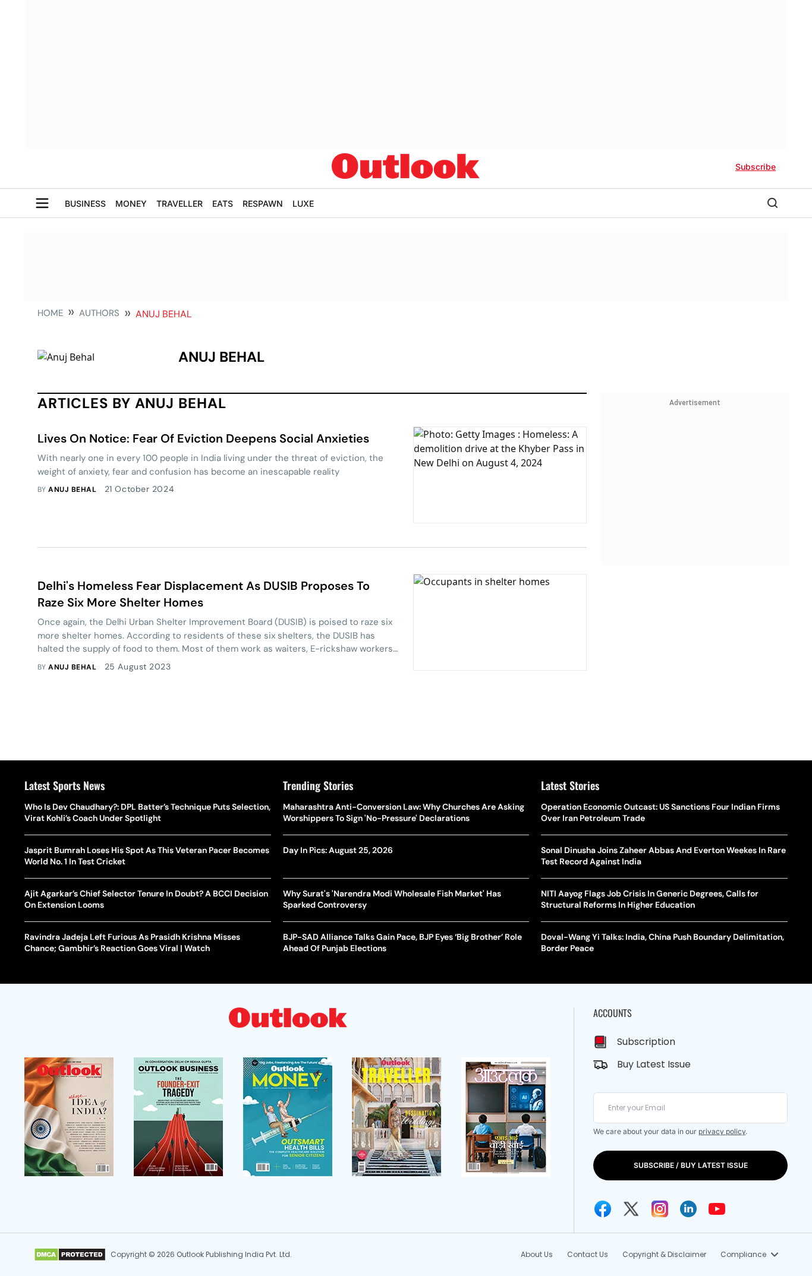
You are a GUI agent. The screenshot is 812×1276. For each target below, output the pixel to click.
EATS (222, 203)
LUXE (303, 203)
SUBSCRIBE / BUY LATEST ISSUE (691, 1165)
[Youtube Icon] (716, 1208)
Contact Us (587, 1254)
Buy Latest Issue (654, 1064)
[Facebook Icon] (602, 1208)
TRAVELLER (179, 203)
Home (50, 313)
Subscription (646, 1041)
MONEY (131, 203)
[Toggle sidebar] (42, 203)
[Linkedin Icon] (688, 1208)
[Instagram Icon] (659, 1208)
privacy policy (721, 1131)
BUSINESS (85, 203)
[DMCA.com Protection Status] (70, 1254)
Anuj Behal (72, 489)
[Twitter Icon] (631, 1208)
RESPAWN (263, 203)
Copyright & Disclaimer (664, 1254)
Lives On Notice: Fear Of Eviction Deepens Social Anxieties (203, 438)
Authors (99, 313)
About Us (537, 1254)
